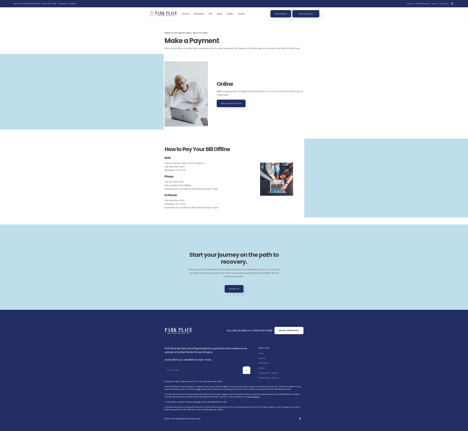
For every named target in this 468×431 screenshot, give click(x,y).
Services (261, 358)
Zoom (435, 4)
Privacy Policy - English (268, 373)
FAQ (210, 14)
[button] (185, 13)
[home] (163, 14)
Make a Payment (306, 14)
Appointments (281, 14)
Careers (444, 4)
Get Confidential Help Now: (27, 4)
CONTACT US (234, 289)
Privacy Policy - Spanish (268, 378)
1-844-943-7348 (48, 4)
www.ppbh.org (253, 397)
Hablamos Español (67, 4)
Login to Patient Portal (418, 4)
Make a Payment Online (231, 103)
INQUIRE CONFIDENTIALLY (289, 330)
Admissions (263, 363)
